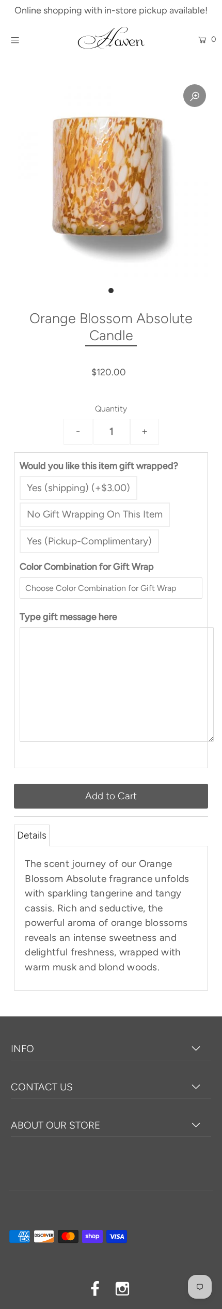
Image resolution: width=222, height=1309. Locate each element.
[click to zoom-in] (194, 95)
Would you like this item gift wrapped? (99, 465)
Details (31, 835)
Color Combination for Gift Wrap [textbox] (87, 566)
